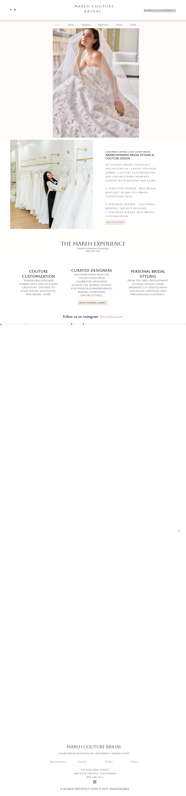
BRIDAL (93, 11)
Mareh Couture (94, 6)
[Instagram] (15, 10)
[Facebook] (11, 10)
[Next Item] (179, 531)
